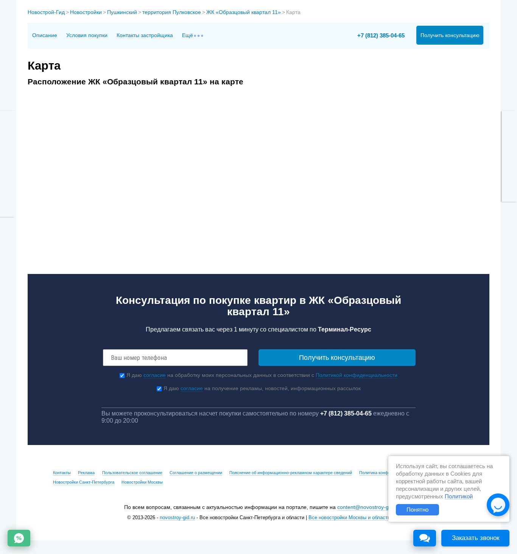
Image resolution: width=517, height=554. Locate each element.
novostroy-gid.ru (177, 517)
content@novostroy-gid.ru (368, 507)
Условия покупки (86, 35)
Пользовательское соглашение (132, 472)
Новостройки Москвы (142, 482)
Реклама (86, 472)
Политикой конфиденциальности (356, 375)
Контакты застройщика (145, 35)
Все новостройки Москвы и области (349, 517)
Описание (44, 35)
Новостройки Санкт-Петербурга (83, 482)
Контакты (62, 472)
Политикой (459, 496)
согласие (154, 375)
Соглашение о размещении (196, 472)
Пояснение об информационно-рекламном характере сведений (290, 472)
